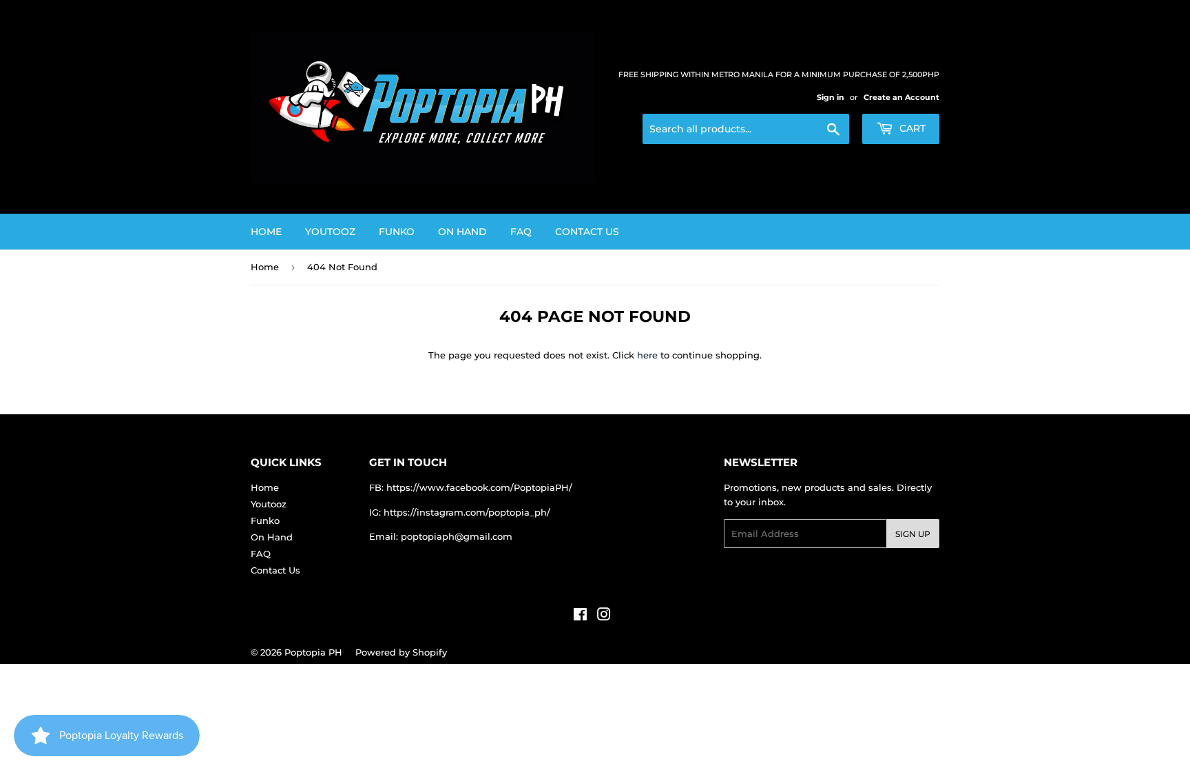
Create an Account (901, 97)
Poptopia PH (313, 652)
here (647, 355)
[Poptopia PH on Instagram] (604, 616)
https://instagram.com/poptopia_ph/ (467, 512)
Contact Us (587, 231)
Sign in (830, 97)
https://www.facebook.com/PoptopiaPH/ (479, 487)
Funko (397, 231)
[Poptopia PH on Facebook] (580, 616)
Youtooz (330, 231)
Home (266, 231)
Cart (911, 128)
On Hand (462, 231)
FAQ (521, 231)
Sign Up (912, 534)
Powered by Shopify (401, 652)
